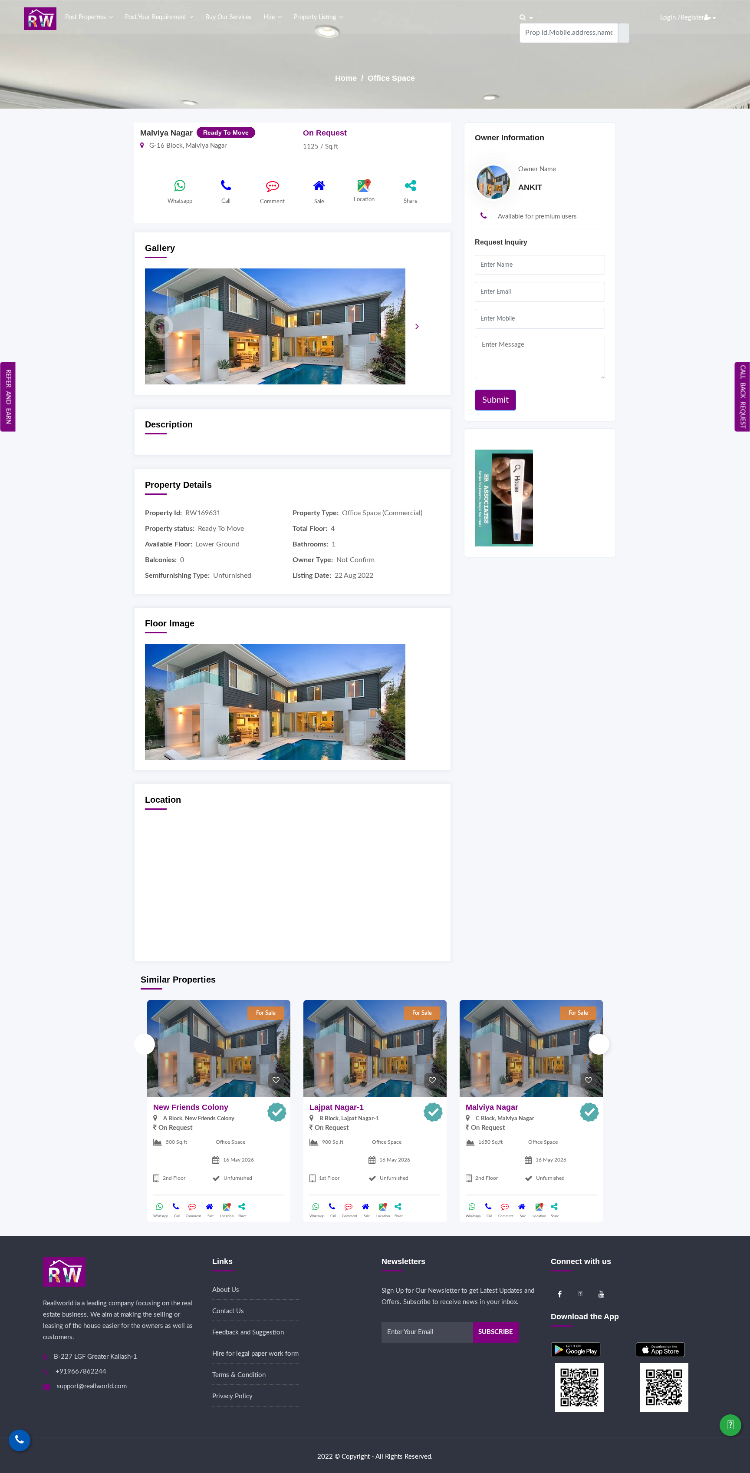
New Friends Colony (190, 1107)
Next (599, 1044)
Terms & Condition (239, 1375)
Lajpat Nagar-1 (336, 1107)
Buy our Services (228, 17)
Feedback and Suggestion (248, 1332)
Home (347, 78)
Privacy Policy (232, 1396)
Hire (269, 17)
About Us (225, 1290)
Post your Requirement (155, 17)
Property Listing (315, 17)
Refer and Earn (8, 397)
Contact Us (228, 1311)
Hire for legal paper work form (255, 1354)
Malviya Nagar (492, 1107)
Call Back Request (743, 397)
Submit (495, 400)
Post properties (85, 17)
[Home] (40, 18)
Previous (144, 1044)
